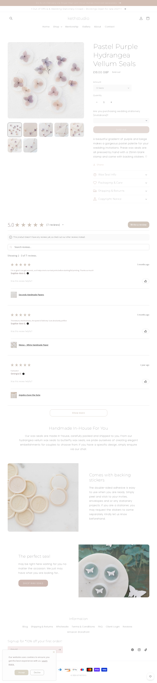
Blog (25, 626)
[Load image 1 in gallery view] (15, 130)
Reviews (127, 626)
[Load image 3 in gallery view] (46, 130)
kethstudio (81, 675)
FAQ (100, 626)
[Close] (53, 652)
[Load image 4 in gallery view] (61, 130)
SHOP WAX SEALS (33, 583)
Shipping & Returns (42, 626)
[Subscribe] (59, 649)
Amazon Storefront (78, 632)
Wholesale (62, 626)
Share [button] (100, 164)
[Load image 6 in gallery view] (15, 145)
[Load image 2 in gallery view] (30, 130)
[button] (11, 18)
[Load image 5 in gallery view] (77, 130)
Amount (97, 82)
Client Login (113, 626)
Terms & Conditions (83, 626)
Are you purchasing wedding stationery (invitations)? (116, 113)
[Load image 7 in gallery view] (30, 145)
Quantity (97, 95)
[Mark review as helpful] (145, 281)
